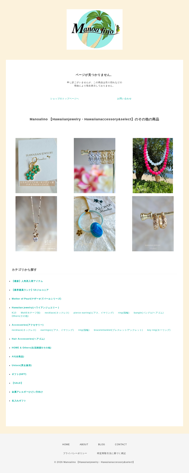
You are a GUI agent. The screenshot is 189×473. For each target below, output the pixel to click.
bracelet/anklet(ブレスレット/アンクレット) (118, 330)
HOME (66, 444)
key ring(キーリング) (159, 330)
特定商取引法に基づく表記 (111, 453)
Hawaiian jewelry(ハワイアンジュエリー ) (35, 307)
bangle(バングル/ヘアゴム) (149, 312)
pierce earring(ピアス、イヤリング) (94, 312)
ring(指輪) (123, 312)
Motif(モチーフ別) (30, 312)
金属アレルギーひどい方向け (27, 392)
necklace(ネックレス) (57, 312)
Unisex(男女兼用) (22, 365)
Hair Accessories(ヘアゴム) (28, 339)
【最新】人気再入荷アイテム (27, 281)
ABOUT (84, 444)
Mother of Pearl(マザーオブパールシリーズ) (36, 298)
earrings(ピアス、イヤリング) (57, 330)
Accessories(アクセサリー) (28, 325)
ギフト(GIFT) (20, 374)
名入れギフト (19, 400)
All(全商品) (18, 356)
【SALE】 (17, 383)
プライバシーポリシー (75, 453)
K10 (14, 312)
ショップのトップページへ (64, 98)
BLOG (101, 444)
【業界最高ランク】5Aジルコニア (30, 290)
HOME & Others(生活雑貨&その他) (31, 347)
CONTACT (121, 444)
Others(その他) (20, 316)
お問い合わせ (124, 98)
